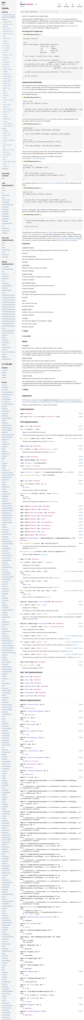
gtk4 (21, 2)
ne (24, 614)
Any (28, 718)
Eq (25, 457)
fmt (24, 449)
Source (22, 6)
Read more (51, 441)
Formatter (42, 449)
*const (23, 783)
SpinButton (45, 528)
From (29, 777)
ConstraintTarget (35, 513)
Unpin (27, 689)
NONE (30, 416)
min (24, 581)
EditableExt (32, 764)
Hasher (27, 487)
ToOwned (30, 971)
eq (24, 605)
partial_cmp (27, 626)
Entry (43, 519)
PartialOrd (43, 623)
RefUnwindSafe (30, 686)
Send (27, 677)
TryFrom (33, 985)
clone (25, 429)
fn (35, 472)
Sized (28, 498)
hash (24, 484)
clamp (25, 590)
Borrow (30, 724)
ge (24, 654)
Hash (26, 481)
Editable (28, 413)
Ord (26, 559)
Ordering (49, 562)
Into (32, 923)
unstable (74, 438)
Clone (27, 426)
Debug (27, 446)
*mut (80, 812)
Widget (31, 535)
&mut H (43, 484)
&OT (38, 605)
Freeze (27, 683)
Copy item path (36, 4)
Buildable (32, 509)
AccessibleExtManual (35, 711)
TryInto (33, 998)
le (24, 642)
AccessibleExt (33, 704)
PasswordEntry (47, 522)
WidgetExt (31, 1005)
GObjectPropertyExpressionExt (40, 917)
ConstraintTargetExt (35, 757)
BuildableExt (32, 737)
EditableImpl (32, 538)
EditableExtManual (35, 771)
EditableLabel (47, 516)
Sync (27, 680)
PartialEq (43, 602)
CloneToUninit (33, 751)
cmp (24, 562)
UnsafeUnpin (30, 693)
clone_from (27, 438)
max (24, 571)
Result (55, 449)
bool (45, 605)
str (39, 472)
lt (24, 635)
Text (42, 532)
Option (36, 416)
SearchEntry (46, 525)
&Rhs (38, 614)
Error (26, 914)
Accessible (32, 506)
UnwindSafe (29, 696)
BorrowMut (31, 731)
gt (24, 648)
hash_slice (27, 493)
